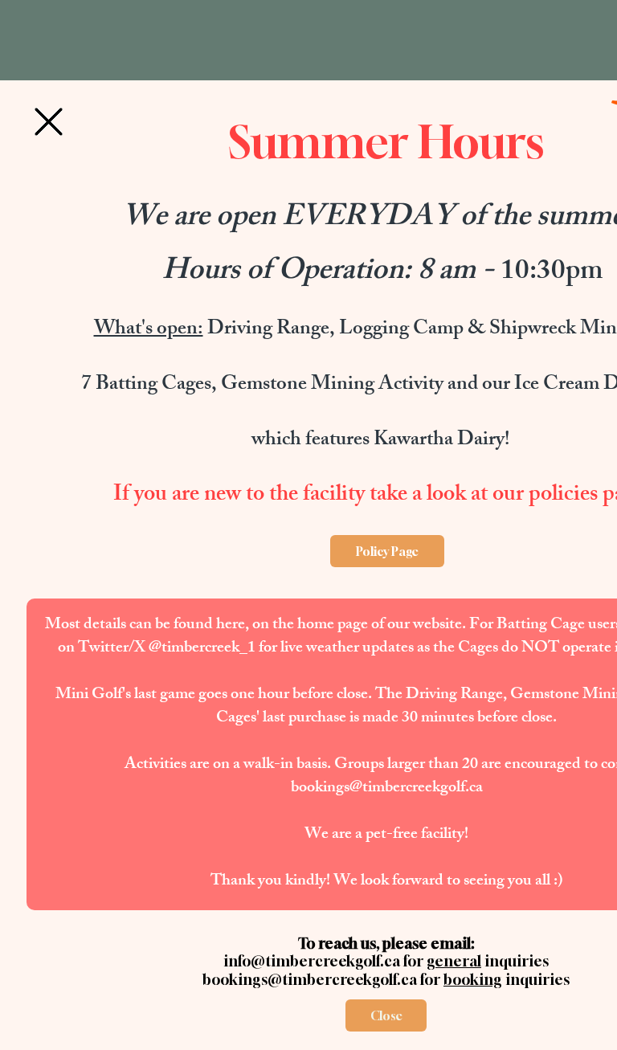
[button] (49, 122)
